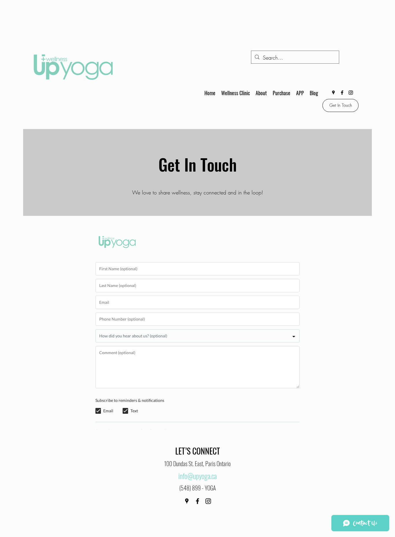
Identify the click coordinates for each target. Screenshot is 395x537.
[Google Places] (333, 92)
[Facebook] (342, 92)
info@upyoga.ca (197, 475)
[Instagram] (351, 92)
